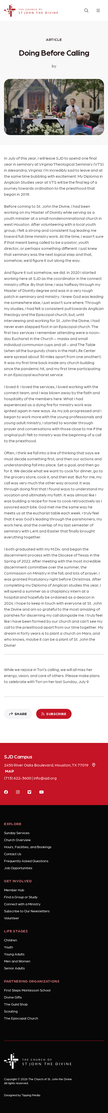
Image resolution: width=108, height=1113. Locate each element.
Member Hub (14, 889)
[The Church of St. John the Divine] (31, 10)
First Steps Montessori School (27, 990)
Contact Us (12, 853)
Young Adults (14, 954)
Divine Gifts (13, 997)
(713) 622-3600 (17, 778)
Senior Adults (14, 968)
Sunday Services (17, 832)
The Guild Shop (16, 1004)
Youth (8, 947)
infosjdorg (45, 778)
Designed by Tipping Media (22, 1095)
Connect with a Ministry (22, 904)
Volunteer (11, 918)
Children (10, 940)
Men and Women (17, 961)
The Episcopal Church (21, 1018)
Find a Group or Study (20, 897)
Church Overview (17, 839)
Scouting (11, 1011)
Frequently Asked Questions (26, 860)
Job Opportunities (18, 867)
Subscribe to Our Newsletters (27, 911)
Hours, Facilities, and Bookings (27, 846)
